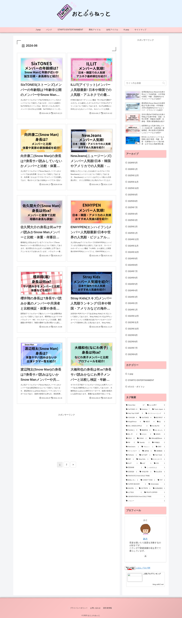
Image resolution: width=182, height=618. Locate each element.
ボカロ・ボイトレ (136, 387)
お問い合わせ (95, 608)
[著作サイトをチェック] (145, 556)
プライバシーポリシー (79, 608)
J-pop (130, 374)
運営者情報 (107, 608)
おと (145, 538)
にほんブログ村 (143, 568)
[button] (163, 83)
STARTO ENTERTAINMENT (141, 380)
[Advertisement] (66, 434)
